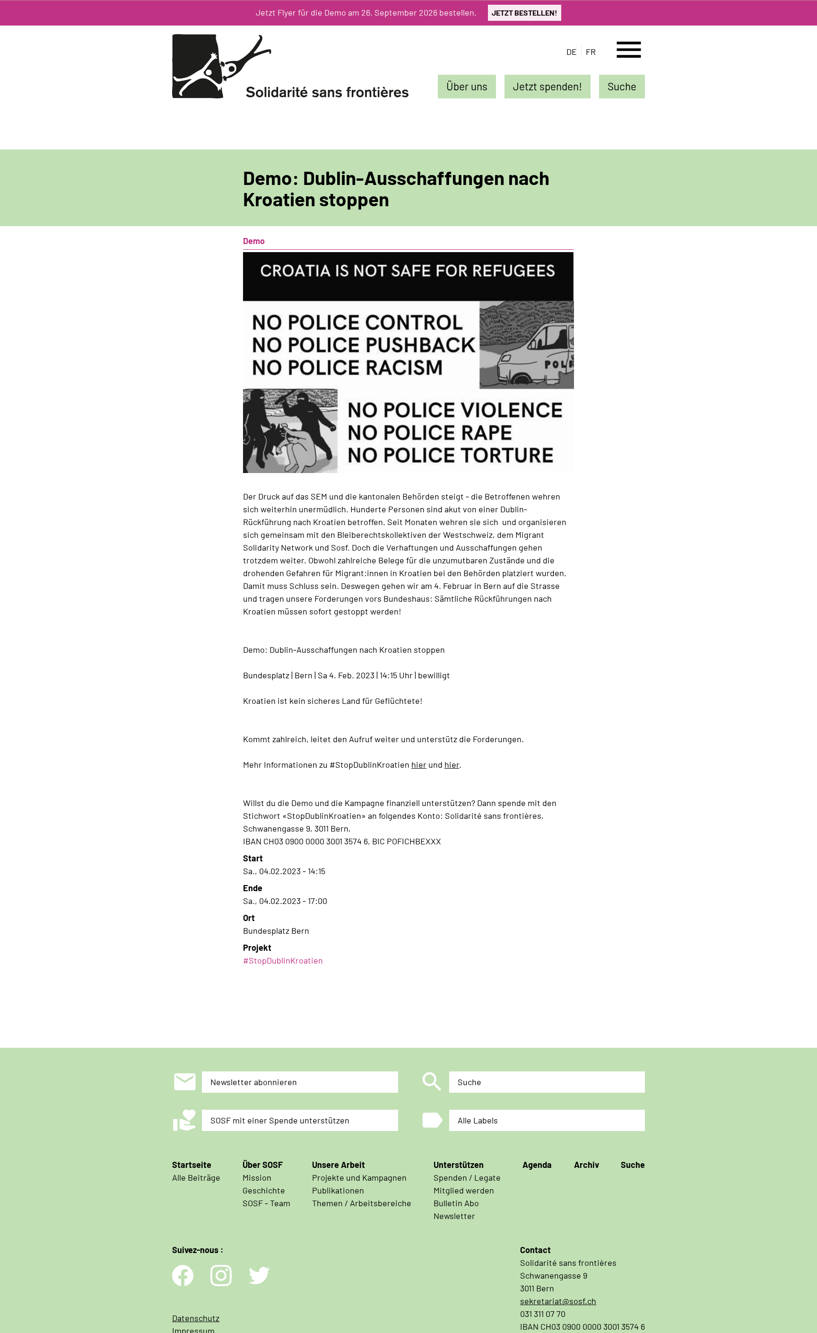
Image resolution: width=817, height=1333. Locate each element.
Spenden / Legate (467, 1177)
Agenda (537, 1164)
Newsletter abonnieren (253, 1082)
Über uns (466, 86)
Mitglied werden (464, 1190)
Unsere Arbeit (338, 1164)
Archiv (586, 1164)
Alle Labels (478, 1120)
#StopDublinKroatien (283, 960)
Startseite (191, 1164)
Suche (622, 86)
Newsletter (454, 1215)
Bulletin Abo (456, 1203)
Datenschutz (195, 1318)
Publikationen (338, 1190)
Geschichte (264, 1190)
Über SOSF (263, 1164)
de (571, 51)
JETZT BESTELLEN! (524, 12)
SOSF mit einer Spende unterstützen (279, 1120)
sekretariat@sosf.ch (558, 1301)
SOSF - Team (266, 1203)
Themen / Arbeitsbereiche (361, 1203)
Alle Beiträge (196, 1177)
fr (591, 51)
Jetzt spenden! (547, 86)
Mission (257, 1177)
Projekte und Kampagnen (359, 1177)
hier (418, 764)
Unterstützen (459, 1164)
